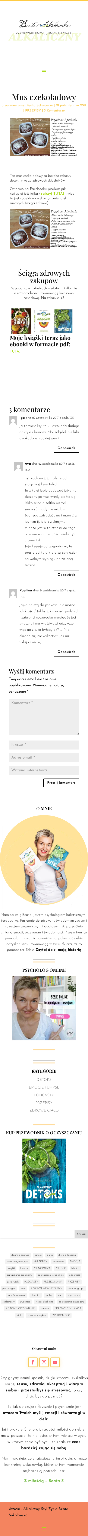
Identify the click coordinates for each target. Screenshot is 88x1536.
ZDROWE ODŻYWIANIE (20, 1308)
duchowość (58, 1261)
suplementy (9, 1302)
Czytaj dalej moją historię (58, 950)
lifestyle (24, 1268)
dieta (50, 1255)
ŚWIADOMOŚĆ (61, 1315)
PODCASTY (44, 1095)
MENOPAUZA (42, 1268)
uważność (25, 1302)
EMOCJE (75, 1261)
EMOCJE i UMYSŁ (44, 1087)
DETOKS (44, 1080)
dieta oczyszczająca (17, 1261)
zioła (19, 1315)
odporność (74, 1275)
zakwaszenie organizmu (71, 1302)
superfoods (73, 1295)
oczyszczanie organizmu (19, 1275)
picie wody (13, 1282)
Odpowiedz (66, 448)
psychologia (8, 1288)
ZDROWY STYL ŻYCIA (67, 1308)
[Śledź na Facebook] (33, 1362)
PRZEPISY (33, 110)
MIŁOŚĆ (61, 1268)
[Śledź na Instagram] (44, 1362)
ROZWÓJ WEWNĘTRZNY (46, 1288)
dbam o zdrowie (20, 1255)
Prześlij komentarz (61, 783)
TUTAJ (15, 351)
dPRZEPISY (40, 1261)
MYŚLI (75, 1268)
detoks (38, 1255)
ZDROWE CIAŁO (44, 1110)
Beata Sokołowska (40, 105)
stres (60, 1295)
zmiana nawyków (37, 1315)
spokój (48, 1295)
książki (11, 1268)
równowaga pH (76, 1288)
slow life (35, 1295)
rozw (23, 1288)
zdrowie (45, 1308)
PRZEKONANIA (53, 1282)
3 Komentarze (54, 110)
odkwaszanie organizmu (51, 1275)
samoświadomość (16, 1295)
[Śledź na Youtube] (55, 1362)
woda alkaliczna (44, 1302)
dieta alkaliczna (67, 1255)
